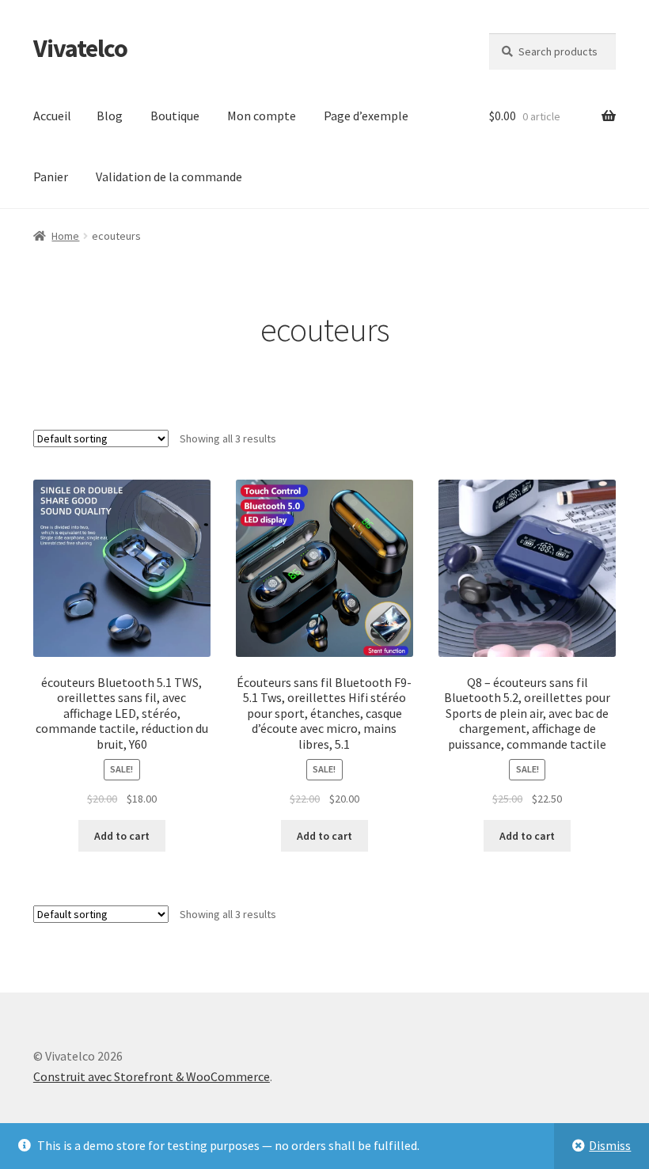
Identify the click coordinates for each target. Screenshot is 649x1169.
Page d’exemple (366, 115)
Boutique (174, 115)
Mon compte (261, 115)
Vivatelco (80, 48)
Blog (110, 115)
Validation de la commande (169, 176)
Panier (50, 176)
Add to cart (122, 836)
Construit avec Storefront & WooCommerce (151, 1076)
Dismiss (610, 1145)
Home (65, 236)
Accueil (52, 115)
